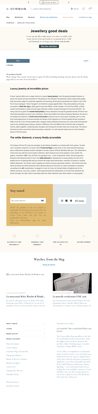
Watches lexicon (12, 382)
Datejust (70, 364)
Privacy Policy (25, 220)
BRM (74, 346)
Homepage (10, 23)
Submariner (78, 364)
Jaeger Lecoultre (83, 344)
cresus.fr (40, 207)
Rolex (66, 344)
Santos (86, 364)
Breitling (73, 344)
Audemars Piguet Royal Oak (17, 351)
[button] (18, 61)
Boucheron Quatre (13, 363)
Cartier (79, 346)
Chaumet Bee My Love (14, 370)
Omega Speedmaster (14, 355)
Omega (68, 346)
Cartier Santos (11, 347)
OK (42, 201)
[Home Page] (18, 9)
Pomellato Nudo (12, 374)
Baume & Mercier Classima (16, 359)
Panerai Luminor (12, 344)
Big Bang (60, 367)
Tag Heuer (61, 346)
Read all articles (49, 265)
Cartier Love (11, 367)
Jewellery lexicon (12, 386)
